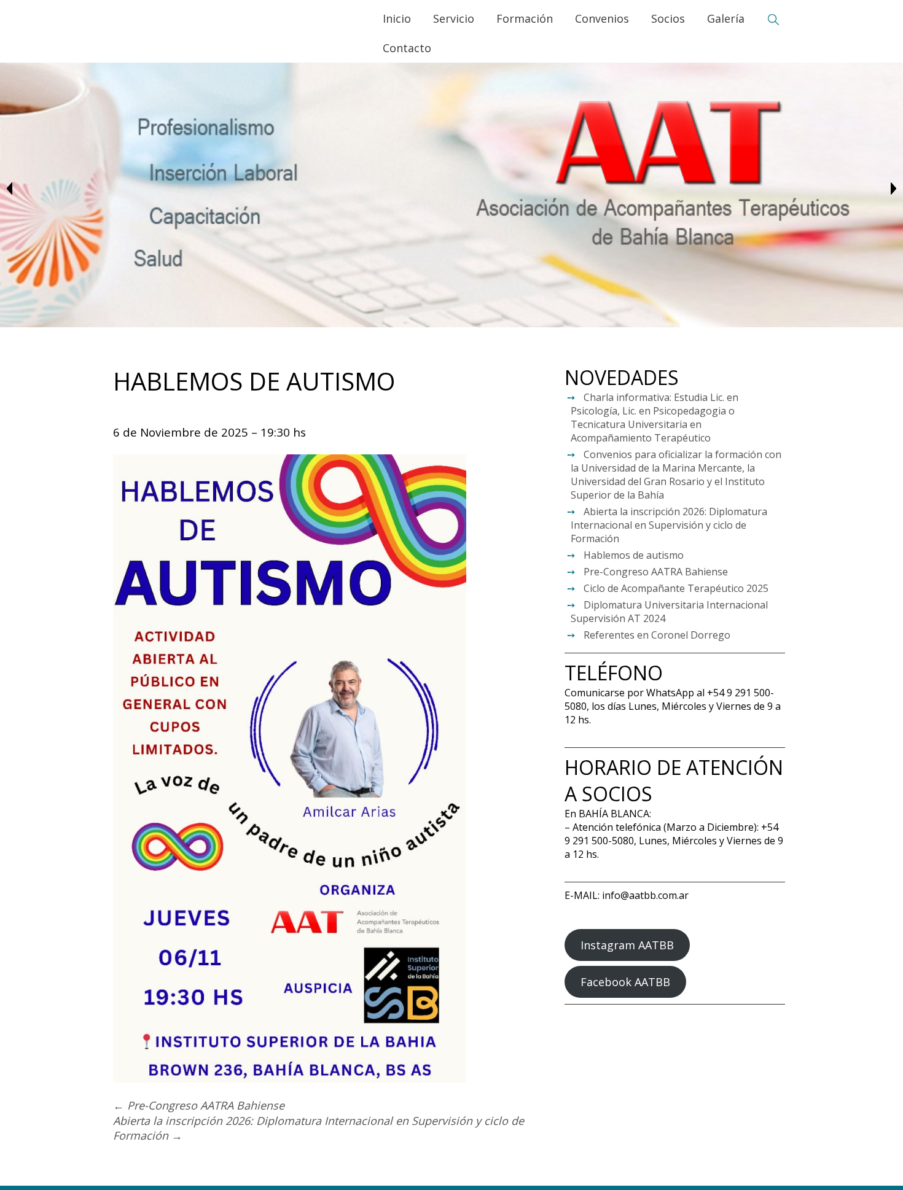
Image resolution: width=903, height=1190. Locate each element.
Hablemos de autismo (634, 555)
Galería (726, 18)
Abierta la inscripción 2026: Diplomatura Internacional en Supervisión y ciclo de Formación (669, 525)
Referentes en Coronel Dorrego (657, 635)
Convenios (602, 18)
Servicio (453, 18)
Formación (524, 18)
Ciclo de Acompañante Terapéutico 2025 (676, 588)
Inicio (397, 18)
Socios (668, 18)
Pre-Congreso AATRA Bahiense (656, 571)
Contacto (407, 48)
